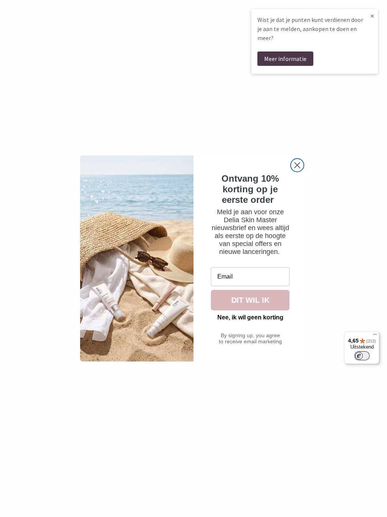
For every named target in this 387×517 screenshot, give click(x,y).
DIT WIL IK (250, 300)
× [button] (372, 15)
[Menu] (374, 336)
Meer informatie (285, 58)
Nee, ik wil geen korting (250, 317)
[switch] (362, 355)
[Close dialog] (297, 165)
